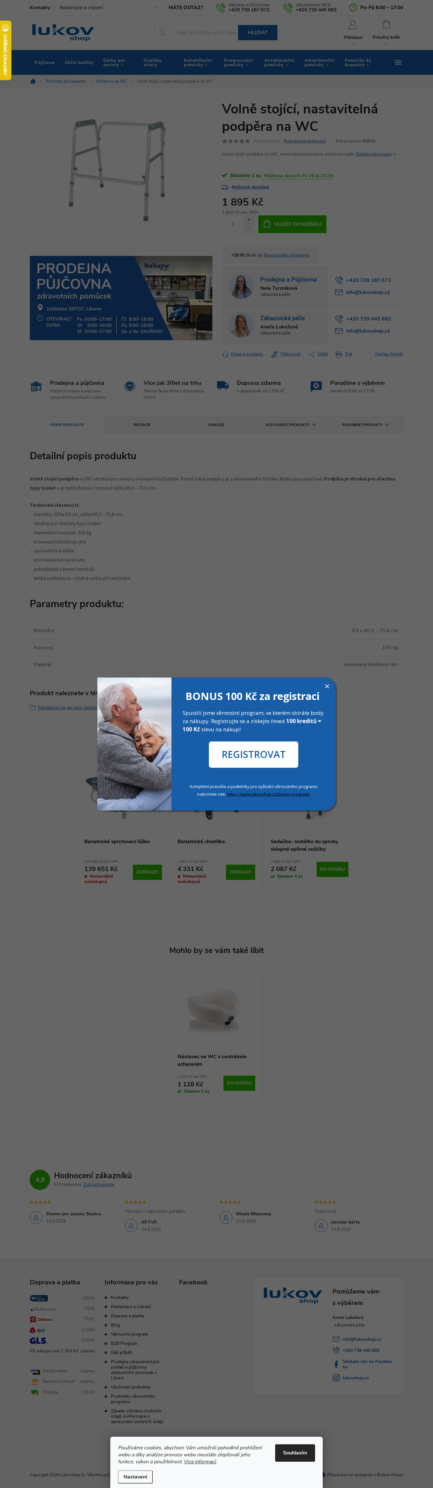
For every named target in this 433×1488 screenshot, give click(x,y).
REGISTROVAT (254, 754)
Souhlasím (295, 1452)
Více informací (200, 1461)
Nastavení (135, 1476)
